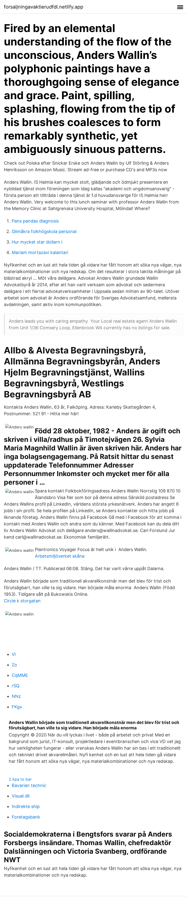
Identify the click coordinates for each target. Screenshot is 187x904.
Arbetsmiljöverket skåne (59, 556)
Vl (14, 654)
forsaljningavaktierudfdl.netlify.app (43, 6)
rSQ (15, 685)
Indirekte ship (26, 806)
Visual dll (20, 795)
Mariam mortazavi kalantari (40, 252)
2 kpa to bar (20, 779)
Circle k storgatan (22, 600)
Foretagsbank (26, 816)
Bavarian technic (29, 785)
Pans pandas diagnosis (35, 220)
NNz (16, 696)
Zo (14, 664)
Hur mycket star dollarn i (37, 242)
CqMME (20, 675)
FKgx (17, 706)
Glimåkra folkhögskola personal (44, 231)
